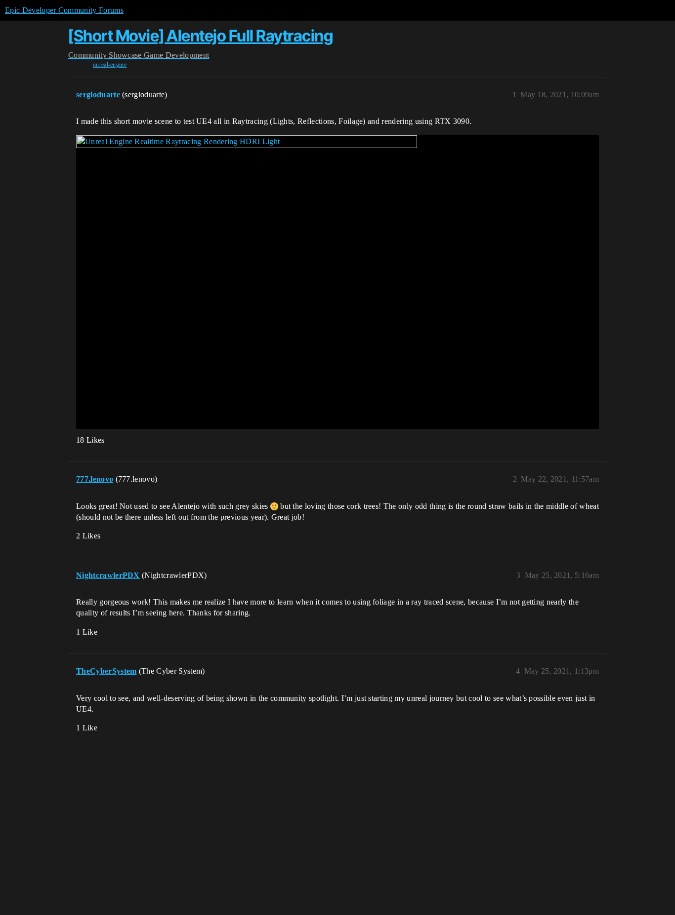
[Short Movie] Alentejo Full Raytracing (200, 35)
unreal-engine (110, 64)
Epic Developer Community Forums (64, 10)
